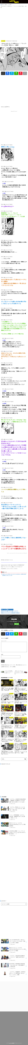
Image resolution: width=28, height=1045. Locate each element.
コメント (3, 640)
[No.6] (7, 161)
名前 (2, 654)
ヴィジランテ (10, 609)
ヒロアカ (9, 611)
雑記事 (6, 4)
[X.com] (11, 624)
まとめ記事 (9, 4)
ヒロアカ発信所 (11, 1043)
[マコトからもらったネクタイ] (7, 434)
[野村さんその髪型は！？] (7, 235)
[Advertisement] (14, 24)
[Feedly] (16, 624)
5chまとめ (4, 611)
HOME (3, 4)
